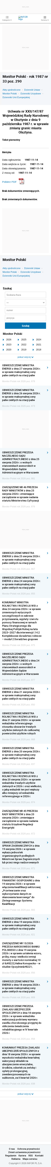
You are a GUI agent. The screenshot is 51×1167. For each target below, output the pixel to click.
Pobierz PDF (9, 182)
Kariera (22, 1155)
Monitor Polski (10, 93)
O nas (12, 1148)
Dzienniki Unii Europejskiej (16, 97)
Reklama (15, 1159)
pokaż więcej (24, 1094)
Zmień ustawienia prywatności (24, 1152)
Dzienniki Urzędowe (31, 93)
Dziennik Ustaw (32, 90)
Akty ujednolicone (12, 90)
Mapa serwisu (30, 1159)
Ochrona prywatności (28, 1148)
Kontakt (39, 1155)
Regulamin (10, 1155)
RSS (30, 1155)
